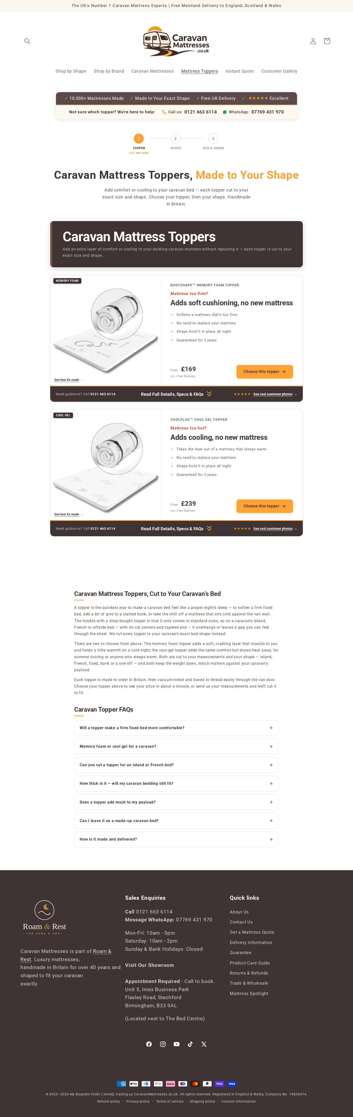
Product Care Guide (250, 962)
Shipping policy (202, 1101)
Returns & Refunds (249, 973)
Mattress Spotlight (249, 993)
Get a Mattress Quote (252, 932)
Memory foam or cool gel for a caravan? (118, 746)
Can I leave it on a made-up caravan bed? (119, 820)
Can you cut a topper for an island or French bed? (127, 765)
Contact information (238, 1101)
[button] (27, 41)
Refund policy (108, 1101)
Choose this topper (262, 371)
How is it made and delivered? (108, 839)
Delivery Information (251, 942)
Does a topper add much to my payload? (118, 802)
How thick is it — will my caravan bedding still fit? (127, 783)
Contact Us (241, 922)
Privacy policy (138, 1101)
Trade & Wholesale (249, 983)
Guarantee (241, 952)
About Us (239, 911)
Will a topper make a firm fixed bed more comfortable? (132, 728)
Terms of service (170, 1101)
